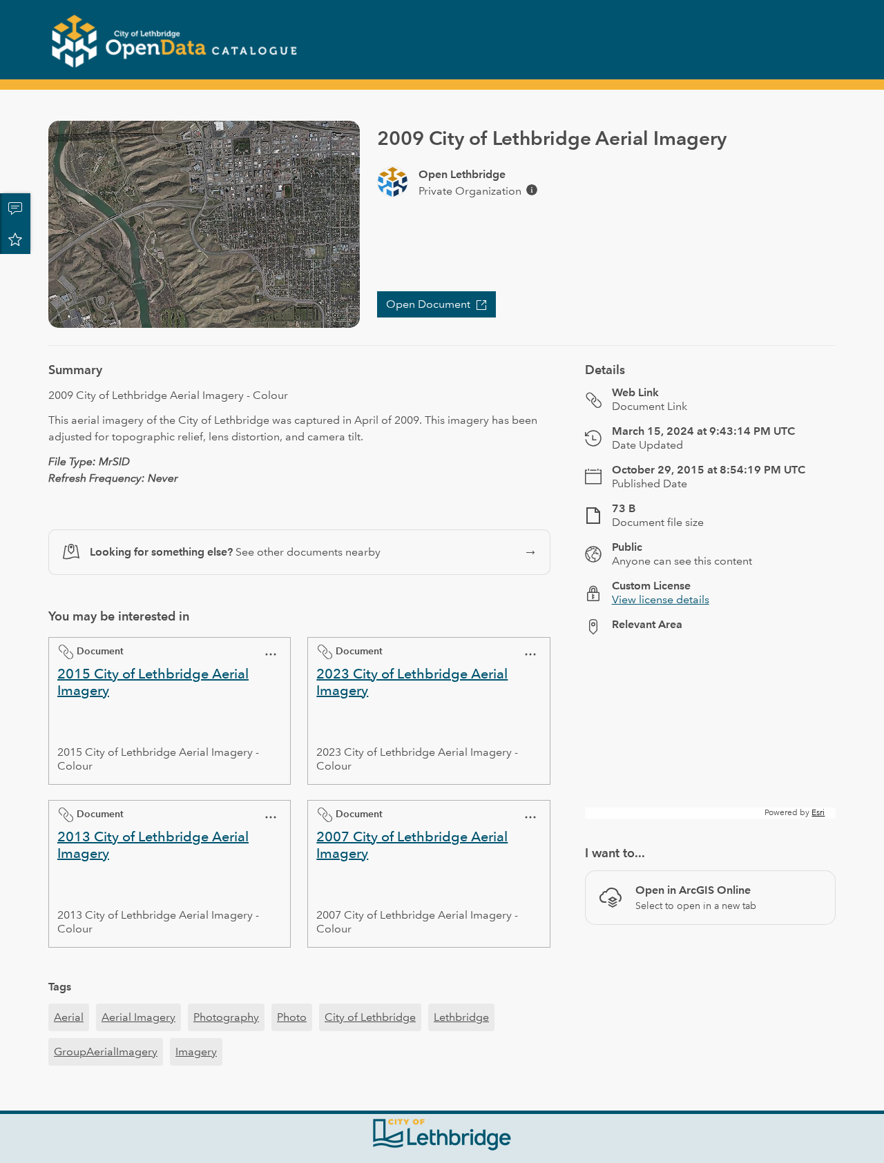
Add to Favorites (15, 239)
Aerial (69, 1017)
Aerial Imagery (138, 1017)
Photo (292, 1017)
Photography (226, 1017)
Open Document (428, 304)
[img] (532, 190)
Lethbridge (461, 1017)
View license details (660, 599)
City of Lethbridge (370, 1017)
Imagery (196, 1051)
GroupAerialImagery (105, 1051)
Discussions (15, 208)
